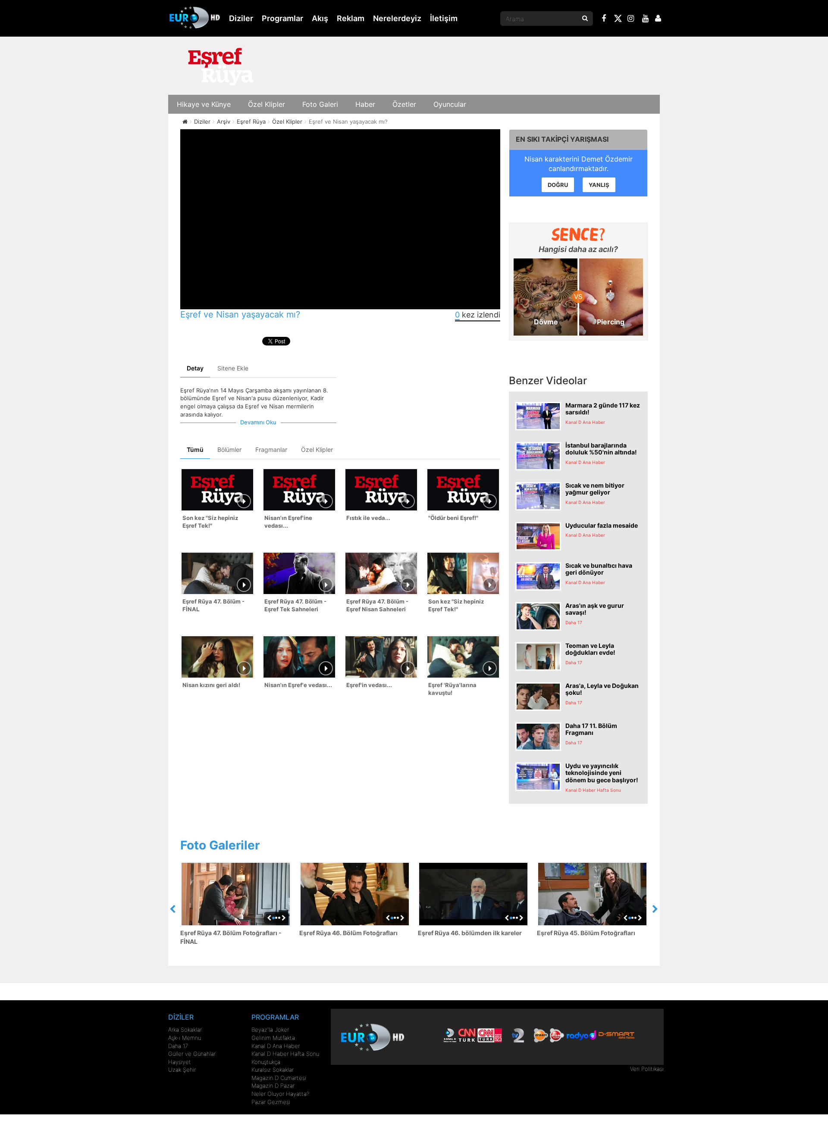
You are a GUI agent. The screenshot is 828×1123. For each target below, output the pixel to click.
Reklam (350, 18)
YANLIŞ (599, 184)
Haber (365, 104)
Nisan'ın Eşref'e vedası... (298, 684)
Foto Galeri (320, 104)
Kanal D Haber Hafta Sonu (285, 1053)
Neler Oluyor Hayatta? (280, 1093)
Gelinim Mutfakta (273, 1037)
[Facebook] (604, 19)
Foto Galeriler (220, 845)
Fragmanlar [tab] (271, 449)
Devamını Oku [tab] (258, 422)
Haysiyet (179, 1061)
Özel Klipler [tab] (317, 449)
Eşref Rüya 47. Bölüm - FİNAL (213, 605)
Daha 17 (178, 1045)
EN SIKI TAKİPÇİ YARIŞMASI (562, 139)
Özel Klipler (266, 104)
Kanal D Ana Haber (275, 1045)
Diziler (241, 18)
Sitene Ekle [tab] (232, 368)
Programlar (282, 18)
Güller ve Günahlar (192, 1053)
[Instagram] (631, 19)
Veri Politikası (647, 1068)
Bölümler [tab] (229, 449)
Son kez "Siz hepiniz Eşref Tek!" (210, 521)
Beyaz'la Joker (270, 1029)
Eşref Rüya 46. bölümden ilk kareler (470, 932)
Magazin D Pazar (273, 1085)
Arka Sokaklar (185, 1029)
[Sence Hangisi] (578, 234)
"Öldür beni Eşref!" (453, 517)
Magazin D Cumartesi (278, 1077)
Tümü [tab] (195, 449)
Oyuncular (449, 104)
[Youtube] (645, 19)
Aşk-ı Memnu (184, 1037)
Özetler (404, 104)
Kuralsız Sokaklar (272, 1069)
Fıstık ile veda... (368, 517)
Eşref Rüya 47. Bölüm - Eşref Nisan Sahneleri (377, 605)
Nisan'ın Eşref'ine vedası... (288, 521)
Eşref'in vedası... (369, 684)
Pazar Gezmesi (270, 1101)
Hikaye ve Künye (204, 104)
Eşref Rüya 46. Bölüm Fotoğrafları (348, 932)
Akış (320, 18)
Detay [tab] (195, 368)
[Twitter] (618, 20)
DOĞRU (558, 184)
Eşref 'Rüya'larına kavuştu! (452, 689)
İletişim (444, 18)
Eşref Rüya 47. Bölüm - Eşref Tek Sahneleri (295, 605)
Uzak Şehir (182, 1069)
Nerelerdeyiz (397, 18)
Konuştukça (265, 1061)
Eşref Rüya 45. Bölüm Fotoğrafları (586, 932)
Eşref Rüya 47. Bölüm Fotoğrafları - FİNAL (231, 937)
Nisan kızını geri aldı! (211, 684)
